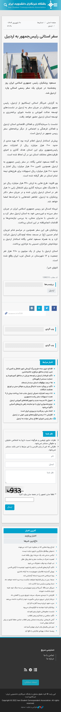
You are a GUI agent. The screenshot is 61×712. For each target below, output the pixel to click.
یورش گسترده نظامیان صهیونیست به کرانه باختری (35, 571)
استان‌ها (40, 22)
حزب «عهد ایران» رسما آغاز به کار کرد (40, 603)
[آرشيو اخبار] (35, 670)
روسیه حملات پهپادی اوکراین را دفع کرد (39, 631)
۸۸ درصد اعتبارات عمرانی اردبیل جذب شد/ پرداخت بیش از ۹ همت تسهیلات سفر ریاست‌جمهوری (29, 395)
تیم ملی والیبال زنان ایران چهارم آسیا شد (39, 627)
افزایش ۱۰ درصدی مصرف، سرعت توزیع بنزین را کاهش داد (32, 595)
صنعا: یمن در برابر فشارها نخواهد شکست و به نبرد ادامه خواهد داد (29, 579)
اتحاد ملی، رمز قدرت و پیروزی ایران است (37, 411)
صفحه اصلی (51, 22)
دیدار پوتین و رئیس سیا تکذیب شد (41, 583)
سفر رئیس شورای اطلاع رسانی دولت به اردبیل (35, 418)
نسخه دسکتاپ (30, 682)
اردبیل (50, 26)
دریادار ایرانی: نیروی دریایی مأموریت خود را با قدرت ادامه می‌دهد (30, 599)
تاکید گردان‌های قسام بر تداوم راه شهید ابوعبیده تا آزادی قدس (31, 567)
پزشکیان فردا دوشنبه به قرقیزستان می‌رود (38, 607)
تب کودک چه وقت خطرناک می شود (41, 563)
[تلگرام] (30, 670)
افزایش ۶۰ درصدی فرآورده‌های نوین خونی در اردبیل (33, 414)
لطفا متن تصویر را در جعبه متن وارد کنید (37, 494)
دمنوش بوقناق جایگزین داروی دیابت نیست (38, 551)
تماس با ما (49, 655)
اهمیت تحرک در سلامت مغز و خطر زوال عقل (37, 559)
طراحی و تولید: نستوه (29, 707)
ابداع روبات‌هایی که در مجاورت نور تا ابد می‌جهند (36, 547)
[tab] (30, 530)
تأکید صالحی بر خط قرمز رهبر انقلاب (41, 615)
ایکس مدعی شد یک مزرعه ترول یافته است (38, 555)
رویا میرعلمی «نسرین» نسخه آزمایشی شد (38, 575)
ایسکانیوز (25, 103)
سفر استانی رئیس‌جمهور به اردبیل (31, 36)
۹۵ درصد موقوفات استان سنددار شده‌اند (37, 382)
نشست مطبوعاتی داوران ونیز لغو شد (40, 611)
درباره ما (50, 659)
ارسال (9, 507)
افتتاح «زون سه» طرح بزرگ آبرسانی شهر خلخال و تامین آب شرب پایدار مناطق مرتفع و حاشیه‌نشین (29, 370)
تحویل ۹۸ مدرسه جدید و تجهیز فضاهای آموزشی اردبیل (31, 400)
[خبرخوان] (25, 670)
